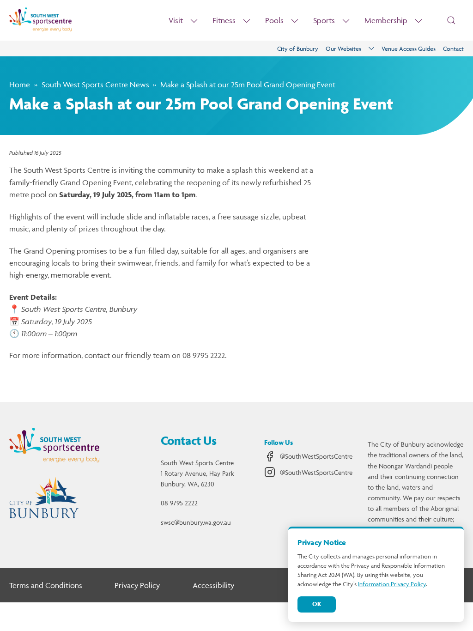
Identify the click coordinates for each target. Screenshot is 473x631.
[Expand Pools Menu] (294, 20)
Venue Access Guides (409, 48)
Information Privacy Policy (392, 584)
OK (316, 604)
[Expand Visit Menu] (194, 20)
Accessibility (213, 585)
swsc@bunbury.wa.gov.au (196, 522)
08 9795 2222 (179, 503)
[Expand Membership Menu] (418, 20)
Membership (385, 20)
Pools (274, 20)
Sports (324, 20)
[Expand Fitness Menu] (246, 20)
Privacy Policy (137, 585)
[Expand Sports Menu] (346, 20)
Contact (453, 48)
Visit (176, 20)
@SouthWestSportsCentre (316, 456)
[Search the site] (451, 20)
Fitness (224, 20)
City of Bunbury (297, 48)
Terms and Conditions (45, 585)
